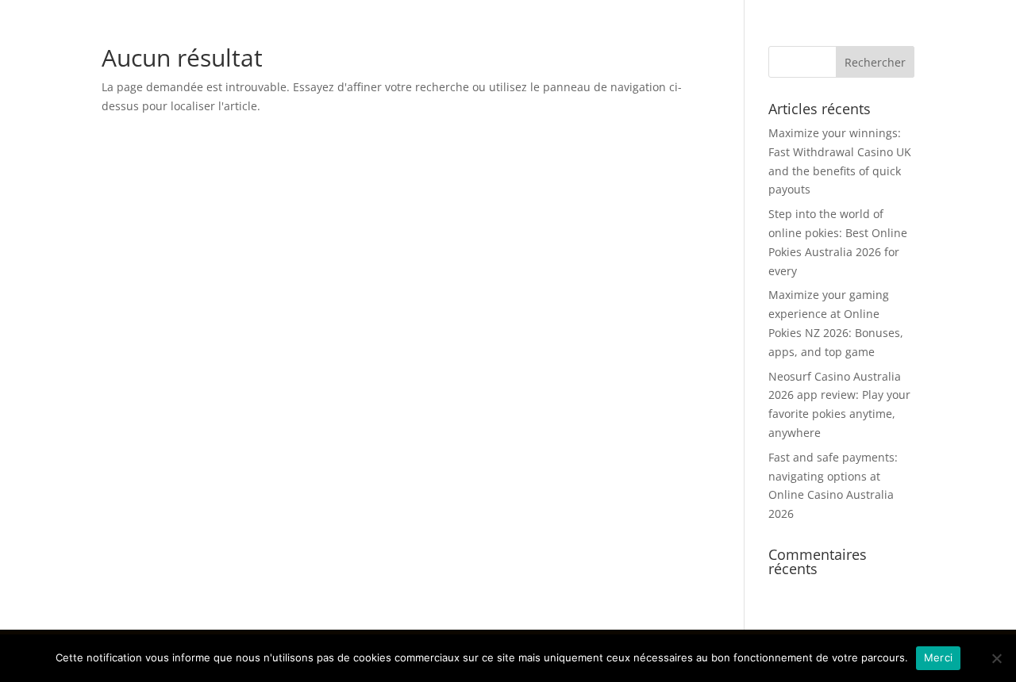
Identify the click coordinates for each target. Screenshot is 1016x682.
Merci (938, 657)
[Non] (996, 658)
